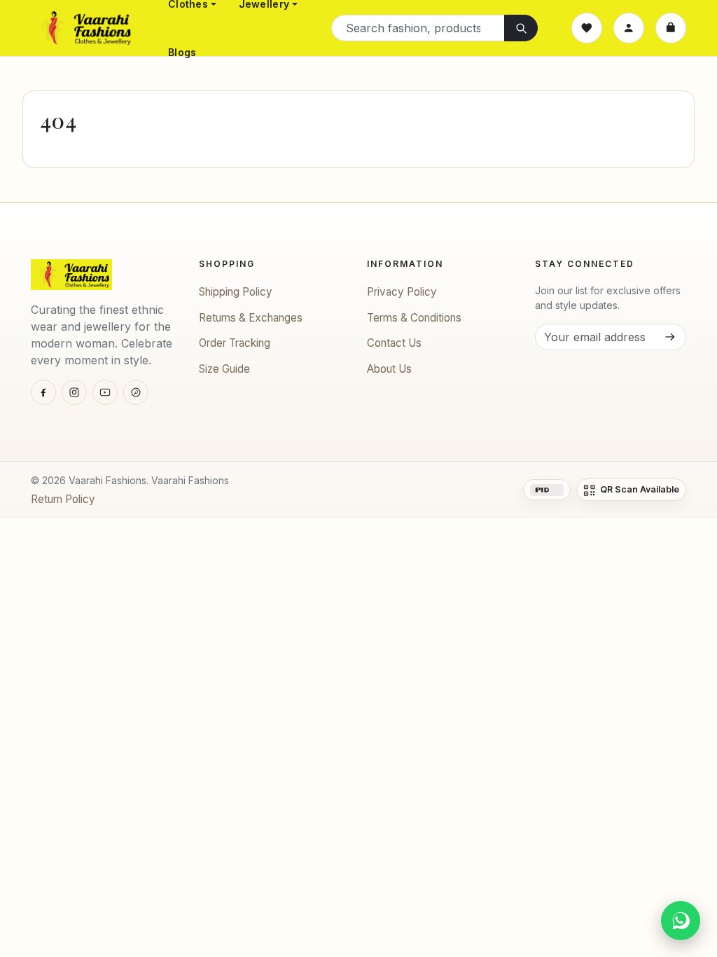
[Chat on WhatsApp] (680, 920)
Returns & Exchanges (250, 317)
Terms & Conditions (414, 317)
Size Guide (224, 369)
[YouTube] (105, 392)
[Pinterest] (135, 392)
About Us (389, 369)
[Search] (521, 28)
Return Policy (63, 499)
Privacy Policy (402, 291)
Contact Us (394, 343)
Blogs (182, 52)
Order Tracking (234, 343)
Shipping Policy (235, 291)
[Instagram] (74, 392)
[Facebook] (43, 392)
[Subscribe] (669, 337)
